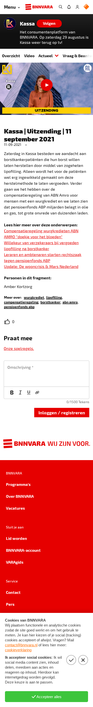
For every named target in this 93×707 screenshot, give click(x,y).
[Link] (37, 393)
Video (29, 55)
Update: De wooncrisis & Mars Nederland (41, 266)
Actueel (45, 55)
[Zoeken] (60, 7)
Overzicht (11, 55)
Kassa (27, 23)
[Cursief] (20, 393)
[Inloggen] (77, 7)
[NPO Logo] (86, 7)
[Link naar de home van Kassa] (10, 23)
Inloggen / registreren (61, 412)
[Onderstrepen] (29, 393)
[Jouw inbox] (69, 7)
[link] (34, 297)
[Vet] (12, 393)
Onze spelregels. (19, 348)
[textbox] (46, 374)
